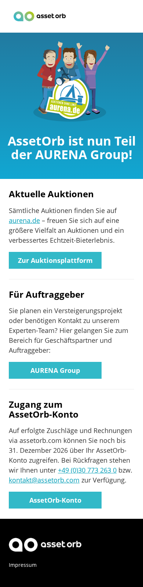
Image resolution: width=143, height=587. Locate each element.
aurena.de (24, 220)
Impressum (23, 564)
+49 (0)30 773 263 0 (87, 470)
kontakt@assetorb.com (44, 480)
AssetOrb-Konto (55, 500)
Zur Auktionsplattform (55, 260)
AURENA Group (55, 370)
